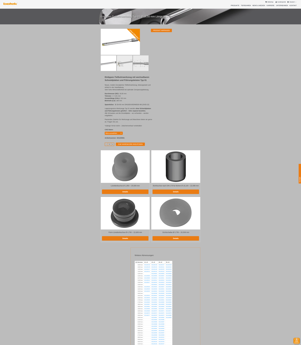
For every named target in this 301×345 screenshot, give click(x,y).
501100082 (161, 317)
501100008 (169, 275)
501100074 (154, 313)
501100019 (161, 282)
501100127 (147, 269)
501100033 (147, 291)
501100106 (154, 343)
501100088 (154, 324)
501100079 (161, 315)
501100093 (161, 328)
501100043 (161, 295)
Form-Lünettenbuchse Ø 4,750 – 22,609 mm (125, 232)
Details (125, 192)
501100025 (147, 286)
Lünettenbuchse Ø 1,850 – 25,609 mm (125, 186)
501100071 (161, 311)
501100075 (161, 313)
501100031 (161, 289)
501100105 (161, 341)
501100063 (161, 306)
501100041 (147, 295)
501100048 (169, 297)
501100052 (169, 300)
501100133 (161, 271)
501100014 (154, 280)
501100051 (161, 300)
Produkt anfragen (161, 30)
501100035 (161, 291)
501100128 (154, 269)
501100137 (161, 264)
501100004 (169, 273)
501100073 (147, 313)
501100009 (147, 278)
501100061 (147, 306)
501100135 (147, 264)
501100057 (147, 304)
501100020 (169, 282)
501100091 (161, 326)
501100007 (161, 275)
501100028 (169, 286)
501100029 (147, 289)
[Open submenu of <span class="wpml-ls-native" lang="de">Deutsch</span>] (295, 2)
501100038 (154, 293)
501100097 (161, 332)
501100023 (161, 284)
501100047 (161, 297)
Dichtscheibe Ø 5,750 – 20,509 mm (175, 232)
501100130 (169, 269)
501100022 (154, 284)
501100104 (154, 341)
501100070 (154, 311)
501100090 (154, 326)
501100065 (147, 308)
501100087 (161, 322)
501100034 (154, 291)
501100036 (169, 291)
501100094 (154, 330)
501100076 (169, 313)
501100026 (154, 286)
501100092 (154, 328)
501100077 (147, 315)
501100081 (154, 317)
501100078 (154, 315)
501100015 (161, 280)
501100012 (169, 278)
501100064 (169, 306)
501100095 (161, 330)
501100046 (154, 297)
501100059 (161, 304)
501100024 (169, 284)
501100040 (169, 293)
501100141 (161, 267)
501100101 (161, 337)
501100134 (169, 271)
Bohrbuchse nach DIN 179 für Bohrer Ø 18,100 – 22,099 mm (176, 186)
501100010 (154, 278)
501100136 (154, 264)
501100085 (161, 319)
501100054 (154, 302)
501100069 (147, 311)
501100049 (147, 300)
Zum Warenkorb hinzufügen (130, 144)
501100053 (147, 302)
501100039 (161, 293)
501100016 (169, 280)
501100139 (147, 267)
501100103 (161, 339)
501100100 (154, 337)
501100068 (169, 308)
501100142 (169, 267)
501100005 (147, 275)
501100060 (169, 304)
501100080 (169, 315)
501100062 (154, 306)
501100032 (169, 289)
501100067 (161, 308)
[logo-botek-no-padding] (11, 3)
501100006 (154, 275)
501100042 (154, 295)
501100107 (161, 343)
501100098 (154, 335)
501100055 (161, 302)
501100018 (154, 282)
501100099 (161, 335)
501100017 (147, 282)
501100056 (169, 302)
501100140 (154, 267)
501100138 (169, 264)
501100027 (161, 286)
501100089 (161, 324)
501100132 (154, 271)
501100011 (161, 278)
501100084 (154, 319)
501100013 (147, 280)
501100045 (147, 297)
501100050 (154, 300)
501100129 (161, 269)
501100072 (169, 311)
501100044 (169, 295)
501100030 (154, 289)
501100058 (154, 304)
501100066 (154, 308)
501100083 (169, 317)
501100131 (147, 271)
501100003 (161, 273)
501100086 (154, 322)
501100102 (154, 339)
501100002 (154, 273)
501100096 (154, 332)
